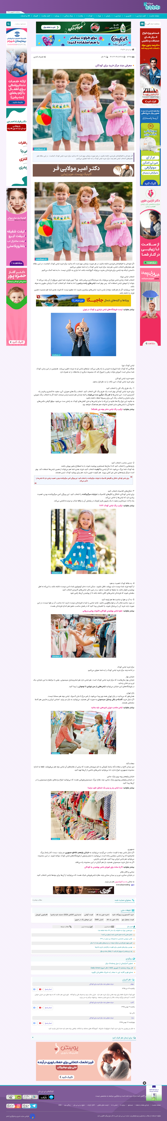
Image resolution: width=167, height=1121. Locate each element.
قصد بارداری (141, 16)
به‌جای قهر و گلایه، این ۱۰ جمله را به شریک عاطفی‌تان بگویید (112, 972)
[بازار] (14, 1097)
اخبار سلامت (45, 16)
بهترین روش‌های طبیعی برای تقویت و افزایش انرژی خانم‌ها (113, 947)
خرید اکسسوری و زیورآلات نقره (123, 914)
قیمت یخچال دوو (128, 919)
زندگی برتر (67, 1105)
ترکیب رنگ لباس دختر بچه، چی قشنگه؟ (106, 409)
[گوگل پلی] (30, 1097)
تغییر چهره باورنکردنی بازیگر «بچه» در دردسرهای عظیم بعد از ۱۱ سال (111, 943)
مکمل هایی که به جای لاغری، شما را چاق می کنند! (117, 934)
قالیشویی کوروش (41, 914)
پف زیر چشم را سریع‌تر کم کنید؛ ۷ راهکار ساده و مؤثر (116, 951)
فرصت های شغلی (102, 1105)
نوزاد (99, 16)
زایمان (108, 16)
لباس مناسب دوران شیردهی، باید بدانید (106, 707)
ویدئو (57, 16)
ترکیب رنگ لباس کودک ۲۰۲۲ (110, 505)
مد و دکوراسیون (121, 881)
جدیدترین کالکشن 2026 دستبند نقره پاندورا (65, 914)
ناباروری (128, 16)
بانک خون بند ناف (112, 919)
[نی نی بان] (152, 6)
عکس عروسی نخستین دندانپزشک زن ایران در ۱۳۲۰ (116, 939)
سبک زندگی (68, 16)
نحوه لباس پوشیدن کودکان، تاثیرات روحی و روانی (102, 611)
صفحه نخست (154, 16)
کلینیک (35, 16)
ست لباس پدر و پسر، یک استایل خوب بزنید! (105, 788)
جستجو (130, 1105)
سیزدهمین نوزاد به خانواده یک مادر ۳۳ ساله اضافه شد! (115, 930)
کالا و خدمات (25, 16)
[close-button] (144, 1083)
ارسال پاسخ (48, 989)
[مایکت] (46, 1097)
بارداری (118, 16)
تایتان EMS (99, 919)
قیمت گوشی (88, 914)
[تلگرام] (29, 1108)
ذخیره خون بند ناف (102, 914)
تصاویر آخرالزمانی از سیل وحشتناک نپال (119, 963)
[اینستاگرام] (13, 1108)
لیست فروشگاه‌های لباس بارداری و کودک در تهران (102, 309)
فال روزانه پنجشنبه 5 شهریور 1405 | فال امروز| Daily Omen (112, 968)
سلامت (80, 16)
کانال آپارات (91, 1105)
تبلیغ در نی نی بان (79, 1105)
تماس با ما (114, 1105)
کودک (90, 16)
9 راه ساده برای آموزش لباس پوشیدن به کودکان (103, 867)
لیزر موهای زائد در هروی (83, 919)
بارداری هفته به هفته (142, 1105)
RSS (60, 1105)
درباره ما (122, 1105)
